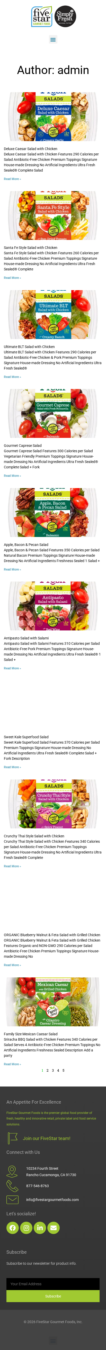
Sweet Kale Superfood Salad (26, 737)
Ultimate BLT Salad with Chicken (29, 347)
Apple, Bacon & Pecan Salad (26, 545)
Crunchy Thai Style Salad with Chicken (34, 836)
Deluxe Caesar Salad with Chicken (30, 149)
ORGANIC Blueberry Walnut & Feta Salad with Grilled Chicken (52, 935)
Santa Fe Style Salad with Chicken (30, 248)
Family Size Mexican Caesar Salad (31, 1034)
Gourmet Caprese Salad (23, 446)
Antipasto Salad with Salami (26, 638)
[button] (53, 39)
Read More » (12, 179)
